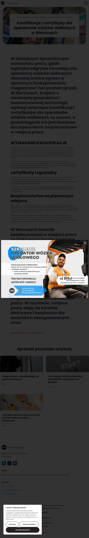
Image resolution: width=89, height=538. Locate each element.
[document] (44, 269)
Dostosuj (12, 524)
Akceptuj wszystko (22, 530)
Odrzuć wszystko (29, 524)
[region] (22, 520)
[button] (85, 243)
